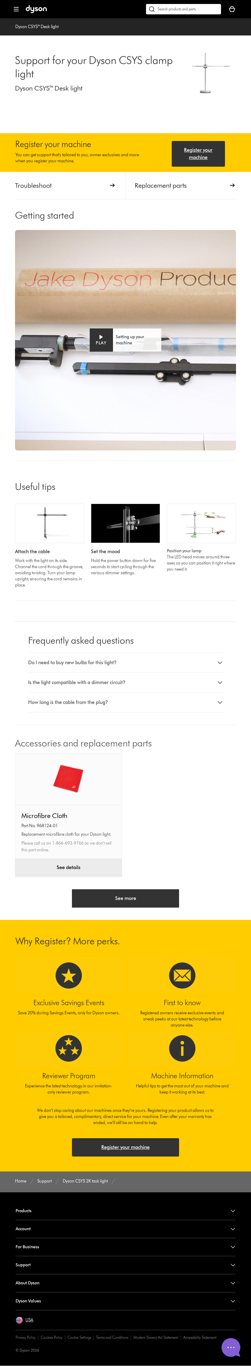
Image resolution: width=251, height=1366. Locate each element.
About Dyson (27, 1283)
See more (125, 898)
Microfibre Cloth (44, 816)
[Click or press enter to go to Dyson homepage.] (36, 11)
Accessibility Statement (199, 1337)
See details (69, 867)
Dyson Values (28, 1301)
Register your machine (198, 153)
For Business (27, 1246)
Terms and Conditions (112, 1337)
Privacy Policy (26, 1337)
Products (24, 1210)
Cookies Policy (51, 1337)
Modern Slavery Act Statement (155, 1337)
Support (23, 1265)
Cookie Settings (79, 1337)
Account (23, 1228)
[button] (125, 340)
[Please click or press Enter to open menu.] (16, 9)
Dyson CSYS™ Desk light (36, 26)
